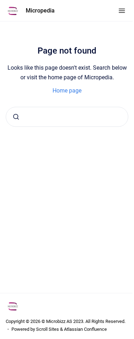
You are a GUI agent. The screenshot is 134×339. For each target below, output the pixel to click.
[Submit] (16, 117)
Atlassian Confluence (85, 329)
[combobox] (67, 116)
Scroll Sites (47, 329)
